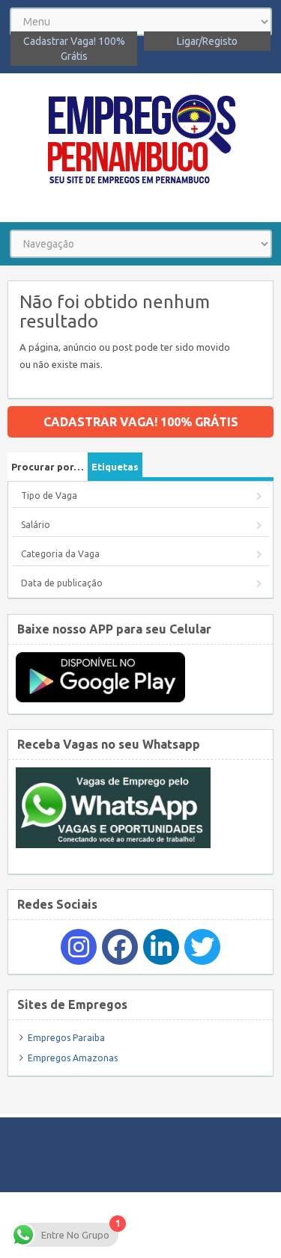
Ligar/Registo (207, 41)
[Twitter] (202, 947)
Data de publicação (62, 583)
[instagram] (79, 947)
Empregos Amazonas (73, 1058)
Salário (35, 525)
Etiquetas (115, 466)
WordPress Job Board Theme (188, 1225)
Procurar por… (47, 466)
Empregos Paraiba (66, 1038)
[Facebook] (120, 947)
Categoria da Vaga (60, 554)
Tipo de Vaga (49, 495)
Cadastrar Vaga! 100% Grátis (74, 48)
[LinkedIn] (161, 947)
